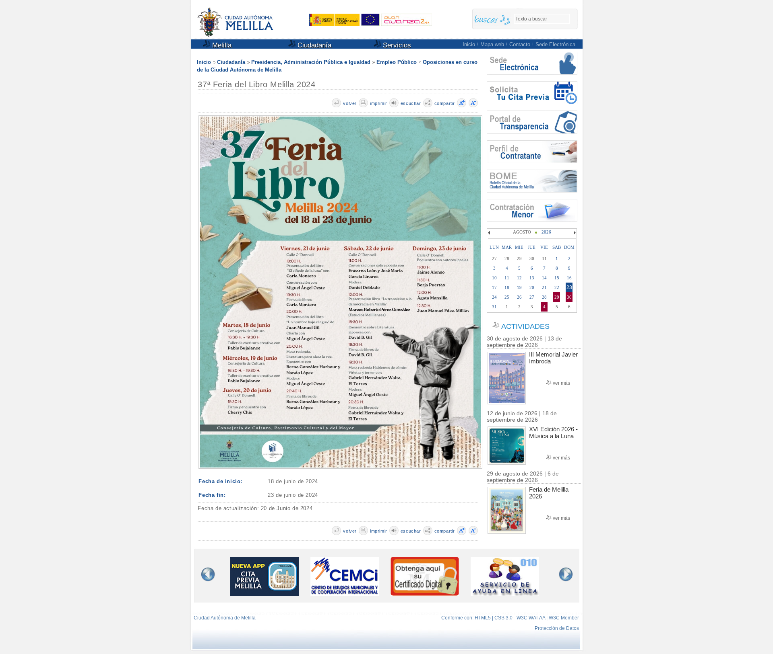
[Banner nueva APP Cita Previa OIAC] (264, 593)
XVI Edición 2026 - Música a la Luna (553, 432)
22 (556, 287)
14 (544, 277)
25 (506, 297)
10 (494, 277)
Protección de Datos (557, 628)
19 (519, 287)
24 (494, 297)
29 (556, 297)
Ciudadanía (313, 45)
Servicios (396, 45)
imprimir (378, 103)
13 (531, 277)
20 (531, 287)
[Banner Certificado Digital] (425, 593)
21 (544, 287)
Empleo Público (396, 62)
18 (506, 287)
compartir (444, 103)
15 (556, 277)
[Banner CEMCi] (344, 593)
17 (494, 287)
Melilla (220, 45)
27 (531, 297)
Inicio (469, 44)
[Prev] (490, 233)
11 (506, 277)
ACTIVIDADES (525, 326)
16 (569, 277)
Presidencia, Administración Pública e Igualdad (310, 62)
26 (519, 297)
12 (519, 277)
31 (494, 306)
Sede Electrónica (555, 44)
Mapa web (492, 44)
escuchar (411, 103)
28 (544, 297)
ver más (561, 383)
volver (350, 103)
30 (569, 297)
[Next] (574, 233)
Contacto (519, 44)
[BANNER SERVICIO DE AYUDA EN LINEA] (505, 593)
